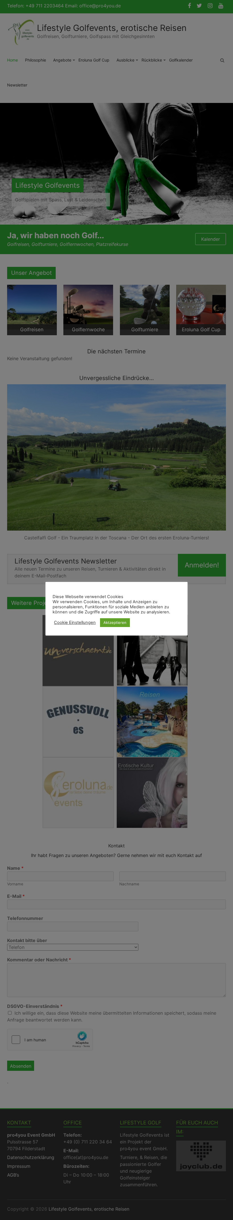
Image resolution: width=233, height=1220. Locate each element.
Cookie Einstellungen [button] (75, 622)
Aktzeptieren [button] (114, 622)
